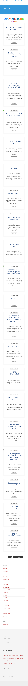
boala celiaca (10, 73)
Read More (14, 42)
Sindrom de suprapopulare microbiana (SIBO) (14, 85)
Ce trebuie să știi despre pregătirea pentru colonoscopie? (14, 272)
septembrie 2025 (6, 571)
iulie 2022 (5, 595)
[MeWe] (18, 19)
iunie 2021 (5, 616)
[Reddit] (10, 19)
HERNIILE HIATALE (14, 347)
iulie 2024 (5, 576)
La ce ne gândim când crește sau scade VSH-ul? (14, 116)
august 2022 (5, 592)
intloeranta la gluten (17, 73)
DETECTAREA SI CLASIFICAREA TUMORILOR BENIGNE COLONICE (14, 319)
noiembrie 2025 (6, 568)
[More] (15, 22)
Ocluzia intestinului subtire (14, 398)
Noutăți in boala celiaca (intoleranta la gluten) (14, 55)
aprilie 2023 (5, 584)
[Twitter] (7, 19)
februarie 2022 (6, 603)
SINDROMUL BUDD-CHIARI (14, 142)
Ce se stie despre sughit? (14, 484)
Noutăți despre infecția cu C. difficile (14, 28)
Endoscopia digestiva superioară (14, 218)
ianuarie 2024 (6, 579)
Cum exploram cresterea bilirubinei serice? (14, 426)
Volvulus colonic (14, 194)
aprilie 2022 (5, 600)
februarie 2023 (6, 587)
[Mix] (20, 19)
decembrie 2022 (6, 589)
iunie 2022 (5, 597)
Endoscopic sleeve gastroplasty (14, 245)
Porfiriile (14, 168)
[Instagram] (12, 22)
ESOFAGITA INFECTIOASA (14, 508)
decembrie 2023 (6, 582)
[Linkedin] (12, 19)
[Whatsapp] (23, 19)
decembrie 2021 (6, 608)
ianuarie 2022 (6, 605)
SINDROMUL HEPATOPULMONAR (14, 535)
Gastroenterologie (14, 24)
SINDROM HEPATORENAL (14, 373)
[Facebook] (5, 19)
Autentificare (5, 624)
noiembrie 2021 (6, 611)
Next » (19, 557)
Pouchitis (14, 299)
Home (4, 11)
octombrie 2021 (6, 613)
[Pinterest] (15, 19)
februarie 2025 (6, 574)
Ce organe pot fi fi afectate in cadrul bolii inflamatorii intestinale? (14, 456)
